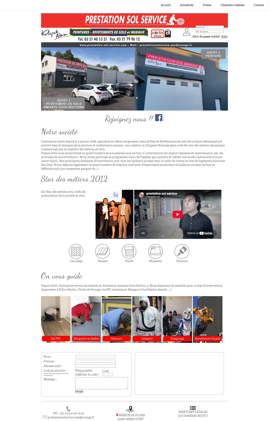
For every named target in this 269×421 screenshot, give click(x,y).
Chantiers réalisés (232, 5)
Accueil (166, 5)
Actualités (186, 5)
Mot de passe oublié (206, 36)
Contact (259, 5)
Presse (207, 5)
